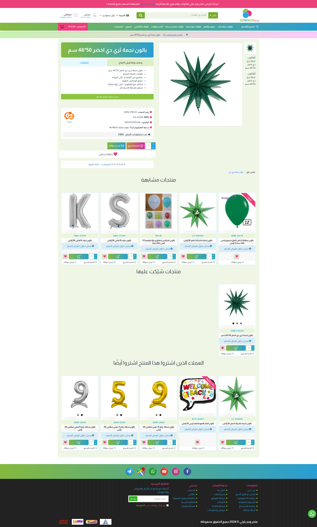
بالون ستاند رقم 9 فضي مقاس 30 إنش (80, 428)
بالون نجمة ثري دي (236, 172)
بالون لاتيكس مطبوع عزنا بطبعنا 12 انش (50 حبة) (158, 241)
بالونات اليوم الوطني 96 (173, 35)
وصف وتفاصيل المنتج (130, 62)
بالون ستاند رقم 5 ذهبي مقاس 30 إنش (119, 428)
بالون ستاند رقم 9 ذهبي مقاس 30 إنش (158, 428)
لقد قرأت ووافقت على (150, 505)
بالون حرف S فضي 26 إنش (119, 240)
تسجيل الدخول (147, 3)
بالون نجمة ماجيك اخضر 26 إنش (197, 240)
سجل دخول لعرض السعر (107, 96)
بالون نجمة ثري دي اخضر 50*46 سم (237, 335)
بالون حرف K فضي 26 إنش (80, 240)
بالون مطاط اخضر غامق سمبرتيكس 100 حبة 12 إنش (237, 241)
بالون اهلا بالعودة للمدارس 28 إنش (198, 423)
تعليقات (84, 62)
